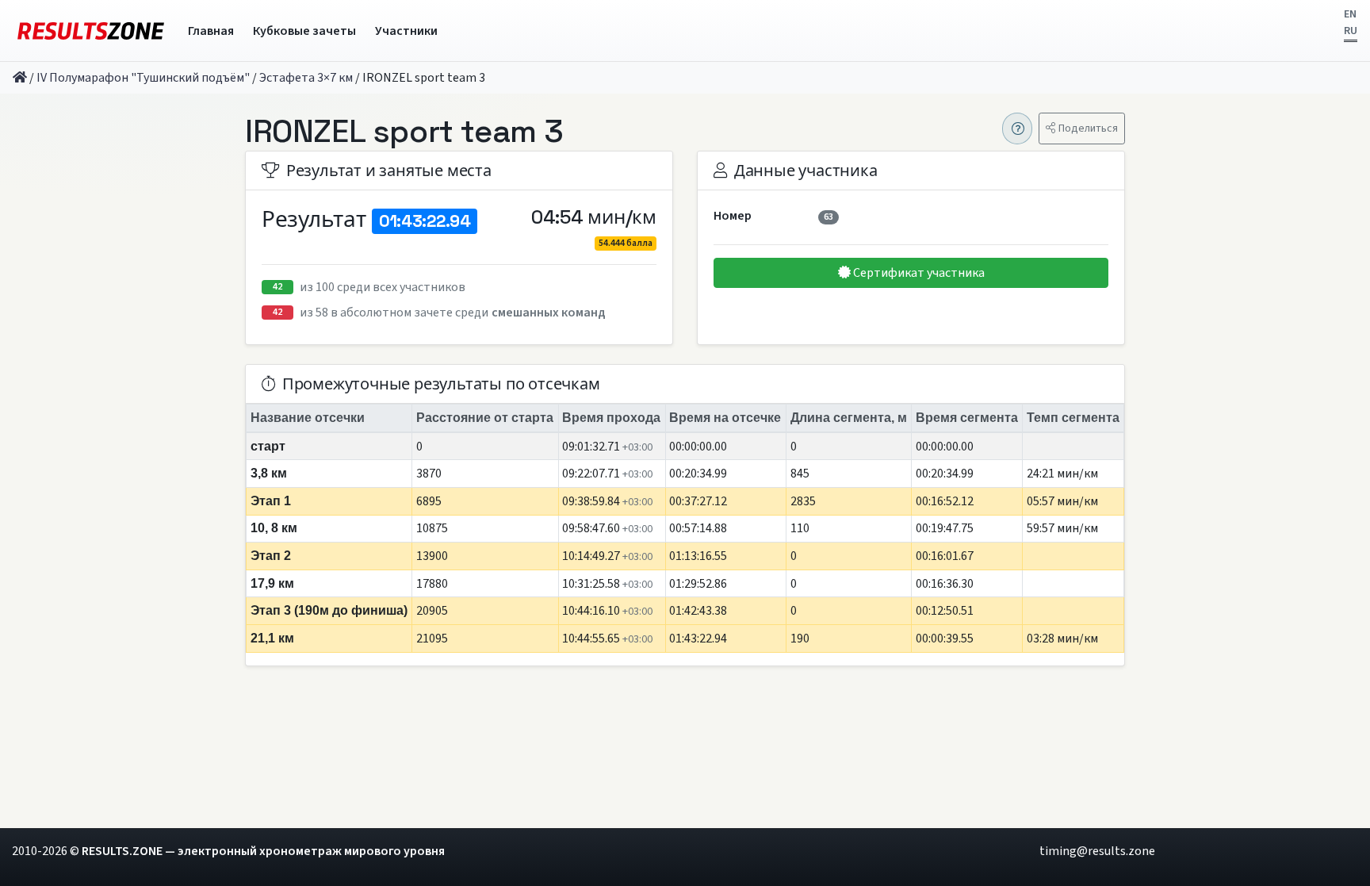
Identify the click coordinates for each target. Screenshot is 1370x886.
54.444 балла (625, 243)
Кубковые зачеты (304, 31)
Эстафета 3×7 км (306, 77)
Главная (211, 31)
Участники (406, 31)
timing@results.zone (1097, 851)
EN (1350, 14)
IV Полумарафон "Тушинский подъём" (143, 77)
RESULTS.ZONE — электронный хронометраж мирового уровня (263, 851)
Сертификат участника (918, 273)
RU (1350, 31)
